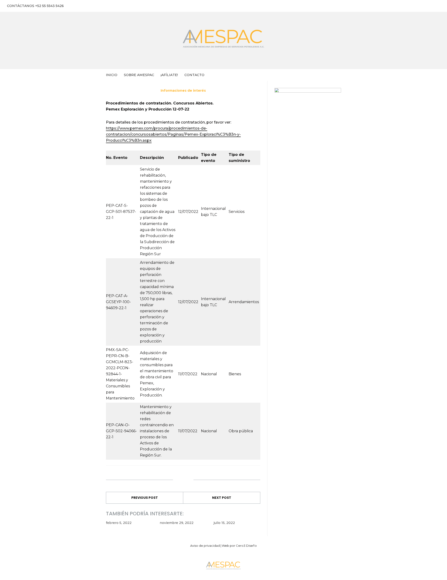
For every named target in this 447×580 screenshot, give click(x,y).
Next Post (221, 497)
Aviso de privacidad (205, 545)
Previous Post (144, 497)
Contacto (194, 75)
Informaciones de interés (183, 90)
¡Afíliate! (169, 75)
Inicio (111, 75)
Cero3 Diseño (246, 545)
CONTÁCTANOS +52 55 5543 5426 (35, 6)
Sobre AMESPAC (139, 75)
